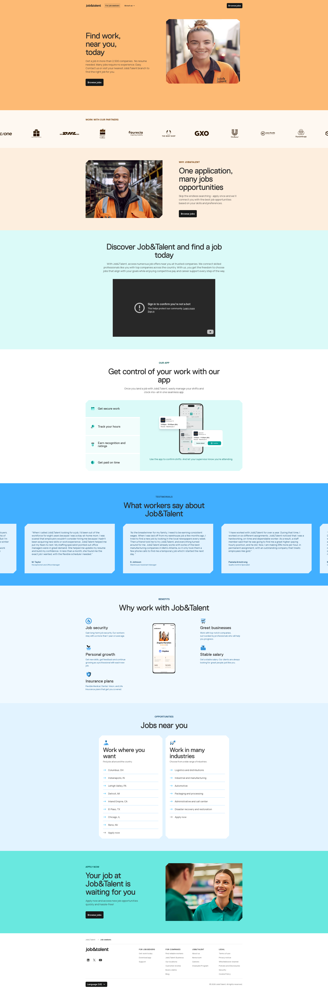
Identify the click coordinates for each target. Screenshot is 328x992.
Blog (168, 974)
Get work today (145, 953)
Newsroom (197, 957)
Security (222, 970)
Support (142, 961)
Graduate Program (200, 966)
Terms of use (224, 953)
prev (7, 548)
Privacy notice (225, 957)
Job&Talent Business (175, 957)
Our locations (171, 961)
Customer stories (173, 966)
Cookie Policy (225, 974)
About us (196, 953)
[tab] (113, 408)
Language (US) (94, 984)
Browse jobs (234, 5)
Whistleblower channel (228, 961)
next (320, 548)
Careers (195, 961)
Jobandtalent (93, 5)
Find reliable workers (174, 953)
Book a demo (171, 970)
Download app (145, 957)
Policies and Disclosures (229, 966)
